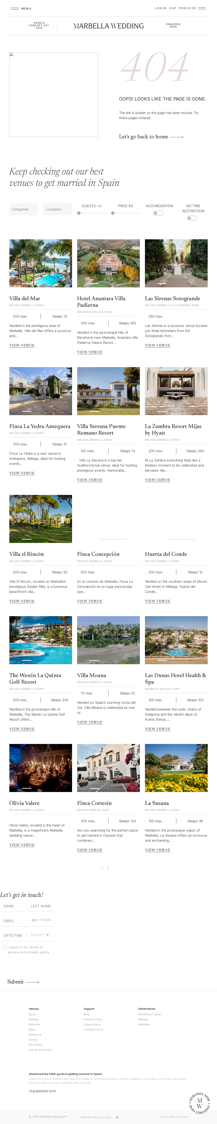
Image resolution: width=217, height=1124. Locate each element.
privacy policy (38, 952)
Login (161, 8)
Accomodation (159, 206)
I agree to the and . (29, 952)
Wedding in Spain (149, 1014)
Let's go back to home (143, 137)
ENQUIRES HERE (173, 25)
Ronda (33, 1039)
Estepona (35, 1034)
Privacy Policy (93, 1019)
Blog (86, 1014)
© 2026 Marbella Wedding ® (48, 1116)
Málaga (34, 1019)
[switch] (158, 213)
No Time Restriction (193, 208)
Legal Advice (92, 1024)
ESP (173, 8)
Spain (32, 1014)
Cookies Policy (93, 1029)
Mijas (32, 1029)
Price (125, 206)
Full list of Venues (40, 1049)
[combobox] (35, 920)
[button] (66, 263)
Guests (91, 206)
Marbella (34, 1024)
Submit (15, 982)
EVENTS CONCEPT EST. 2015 (39, 25)
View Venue (22, 345)
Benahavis (36, 1044)
